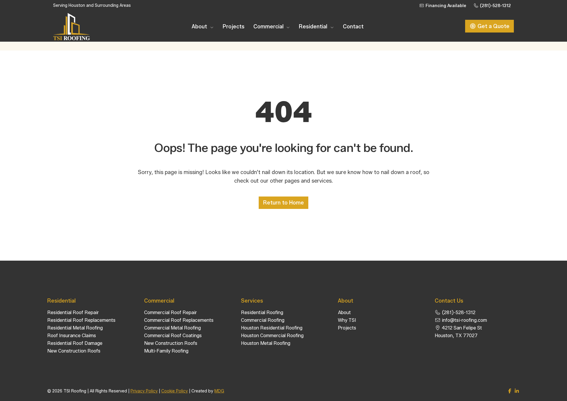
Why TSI (347, 320)
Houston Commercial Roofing (272, 335)
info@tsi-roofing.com (464, 320)
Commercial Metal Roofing (172, 328)
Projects (234, 26)
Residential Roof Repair (73, 312)
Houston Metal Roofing (265, 343)
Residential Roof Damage (74, 343)
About (200, 26)
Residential (314, 26)
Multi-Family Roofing (166, 351)
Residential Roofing (262, 312)
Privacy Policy (144, 391)
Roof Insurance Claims (71, 335)
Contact (353, 26)
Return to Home (283, 202)
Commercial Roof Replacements (179, 320)
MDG (219, 391)
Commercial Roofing (262, 320)
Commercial (269, 26)
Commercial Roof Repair (170, 312)
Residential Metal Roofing (75, 328)
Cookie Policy (174, 391)
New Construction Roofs (73, 351)
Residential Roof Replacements (81, 320)
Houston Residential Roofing (271, 328)
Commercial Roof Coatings (173, 335)
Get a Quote (492, 26)
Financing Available (445, 5)
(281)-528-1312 (495, 5)
